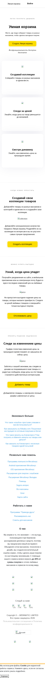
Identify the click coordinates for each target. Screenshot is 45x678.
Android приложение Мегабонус (22, 465)
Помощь (22, 481)
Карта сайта (22, 497)
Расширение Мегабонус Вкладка (23, 477)
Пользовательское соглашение (17, 621)
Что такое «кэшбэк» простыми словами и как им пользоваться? (22, 423)
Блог (23, 493)
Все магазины (22, 489)
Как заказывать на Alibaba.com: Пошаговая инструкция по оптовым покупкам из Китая (22, 430)
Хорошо (4, 676)
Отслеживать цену (23, 316)
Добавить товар (22, 384)
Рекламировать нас (22, 516)
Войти (30, 4)
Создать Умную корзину (22, 44)
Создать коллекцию (22, 244)
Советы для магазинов (22, 520)
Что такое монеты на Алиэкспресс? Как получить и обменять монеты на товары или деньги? (22, 437)
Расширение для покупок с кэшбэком (22, 473)
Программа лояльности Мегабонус (23, 462)
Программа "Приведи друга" (22, 512)
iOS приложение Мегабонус (22, 469)
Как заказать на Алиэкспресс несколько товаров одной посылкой (22, 445)
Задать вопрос (22, 485)
